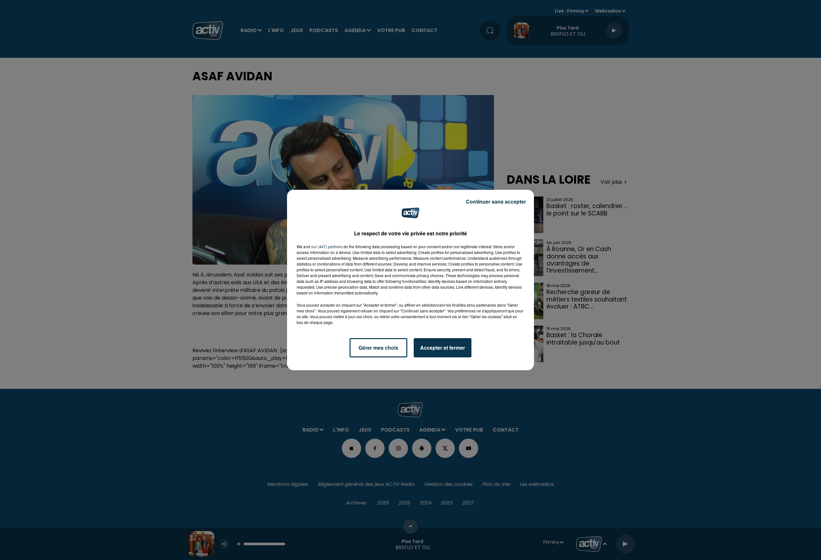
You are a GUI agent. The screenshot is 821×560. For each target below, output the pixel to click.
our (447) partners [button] (327, 246)
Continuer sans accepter (496, 201)
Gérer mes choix (378, 347)
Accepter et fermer (442, 347)
